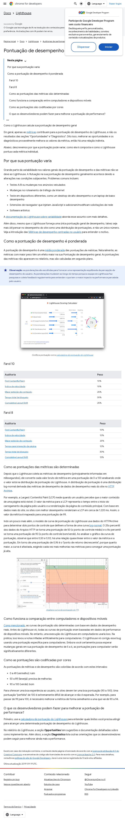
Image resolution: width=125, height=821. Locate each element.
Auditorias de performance (55, 41)
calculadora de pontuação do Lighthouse (75, 355)
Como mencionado (14, 625)
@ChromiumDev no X (95, 779)
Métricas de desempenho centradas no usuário (55, 232)
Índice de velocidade (15, 386)
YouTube (89, 784)
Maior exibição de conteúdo (18, 392)
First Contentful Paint (15, 381)
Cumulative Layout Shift (16, 403)
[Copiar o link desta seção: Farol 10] (17, 364)
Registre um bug (12, 779)
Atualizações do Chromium (57, 779)
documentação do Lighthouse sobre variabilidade (34, 216)
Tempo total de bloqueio (16, 397)
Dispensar (83, 47)
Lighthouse (23, 13)
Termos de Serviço (12, 806)
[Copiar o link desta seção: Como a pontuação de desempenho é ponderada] (90, 241)
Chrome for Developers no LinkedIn (102, 789)
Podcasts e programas (55, 794)
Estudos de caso (52, 784)
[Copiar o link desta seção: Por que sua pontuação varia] (55, 161)
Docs (7, 13)
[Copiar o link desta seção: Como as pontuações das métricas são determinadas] (82, 467)
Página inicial (10, 41)
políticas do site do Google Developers (32, 758)
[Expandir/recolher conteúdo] (25, 61)
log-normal (95, 525)
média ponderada (55, 250)
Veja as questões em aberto (17, 784)
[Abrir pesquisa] (75, 3)
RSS (86, 794)
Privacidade (30, 806)
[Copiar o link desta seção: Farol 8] (16, 413)
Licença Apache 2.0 (86, 754)
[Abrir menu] (5, 3)
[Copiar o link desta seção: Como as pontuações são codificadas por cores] (74, 660)
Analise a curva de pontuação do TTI (62, 610)
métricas (31, 132)
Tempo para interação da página (20, 446)
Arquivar (48, 789)
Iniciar (109, 47)
